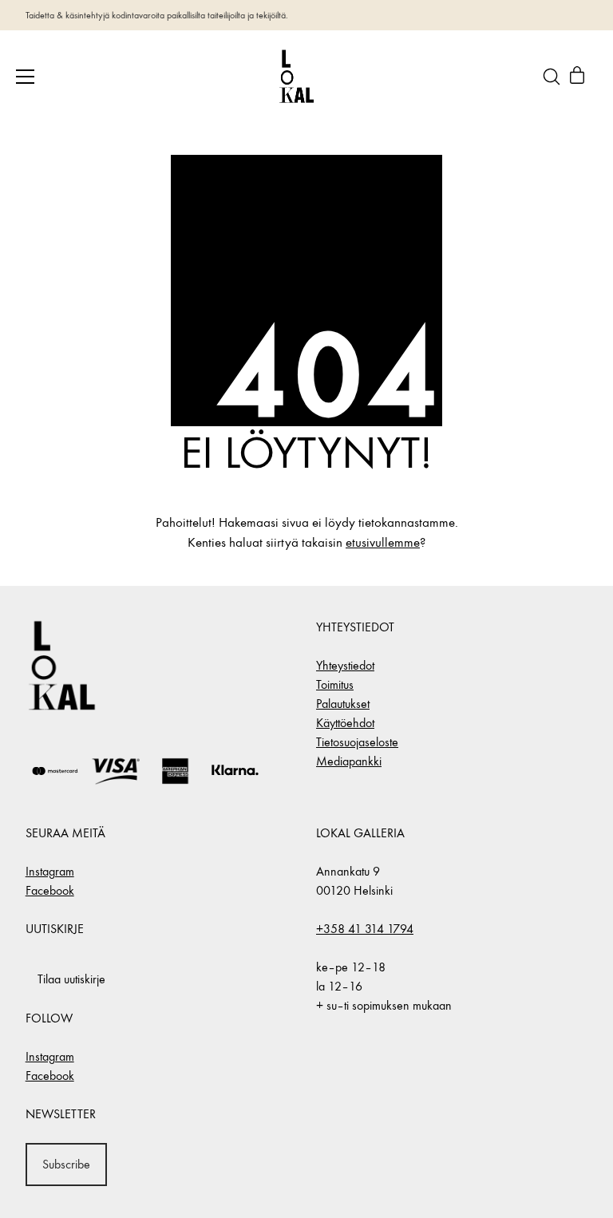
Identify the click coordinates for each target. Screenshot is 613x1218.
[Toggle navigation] (25, 76)
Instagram (50, 871)
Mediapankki (349, 761)
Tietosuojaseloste (357, 741)
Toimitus (335, 684)
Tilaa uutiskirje (71, 979)
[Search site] (551, 76)
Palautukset (343, 703)
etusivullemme (383, 543)
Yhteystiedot (345, 665)
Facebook (50, 890)
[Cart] (577, 76)
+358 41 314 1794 (364, 928)
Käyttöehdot (345, 722)
